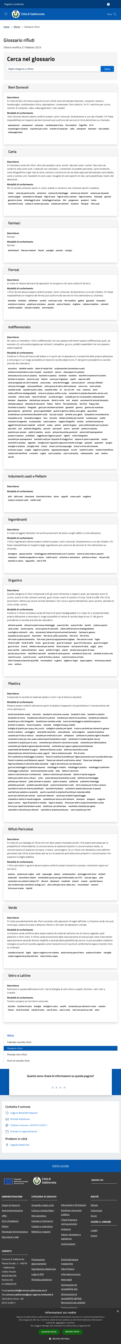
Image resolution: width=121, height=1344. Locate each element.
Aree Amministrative (12, 1210)
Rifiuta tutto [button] (72, 1331)
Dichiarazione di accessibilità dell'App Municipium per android (73, 1298)
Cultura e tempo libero (42, 1210)
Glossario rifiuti (15, 1048)
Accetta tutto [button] (49, 1332)
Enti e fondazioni (10, 1221)
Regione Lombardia (14, 4)
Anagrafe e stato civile (42, 1205)
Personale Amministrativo (15, 1231)
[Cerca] (115, 14)
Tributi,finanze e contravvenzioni (69, 1222)
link (88, 1325)
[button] (60, 1338)
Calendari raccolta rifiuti (19, 1042)
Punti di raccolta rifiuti (18, 1060)
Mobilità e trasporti (41, 1231)
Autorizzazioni (68, 1244)
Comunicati (96, 1210)
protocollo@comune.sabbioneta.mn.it (27, 1290)
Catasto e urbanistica (42, 1226)
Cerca (107, 69)
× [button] (118, 1311)
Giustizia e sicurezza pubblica (71, 1212)
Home (6, 27)
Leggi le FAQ (37, 1274)
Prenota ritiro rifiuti (17, 1054)
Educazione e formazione (73, 1205)
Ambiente (66, 1229)
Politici (5, 1226)
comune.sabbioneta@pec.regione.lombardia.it (29, 1294)
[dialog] (60, 1326)
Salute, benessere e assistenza (71, 1236)
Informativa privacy (71, 1274)
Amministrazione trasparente (69, 1261)
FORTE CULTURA (60, 1166)
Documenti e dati (10, 1237)
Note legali (66, 1279)
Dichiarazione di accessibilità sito (69, 1287)
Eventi (94, 1235)
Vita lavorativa (38, 1215)
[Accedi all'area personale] (108, 4)
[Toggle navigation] (6, 14)
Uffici (4, 1215)
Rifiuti (17, 27)
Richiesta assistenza (41, 1279)
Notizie (94, 1205)
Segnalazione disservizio (43, 1269)
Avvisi (94, 1215)
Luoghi (94, 1230)
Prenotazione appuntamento (38, 1261)
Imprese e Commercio (42, 1221)
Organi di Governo (11, 1205)
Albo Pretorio (67, 1269)
